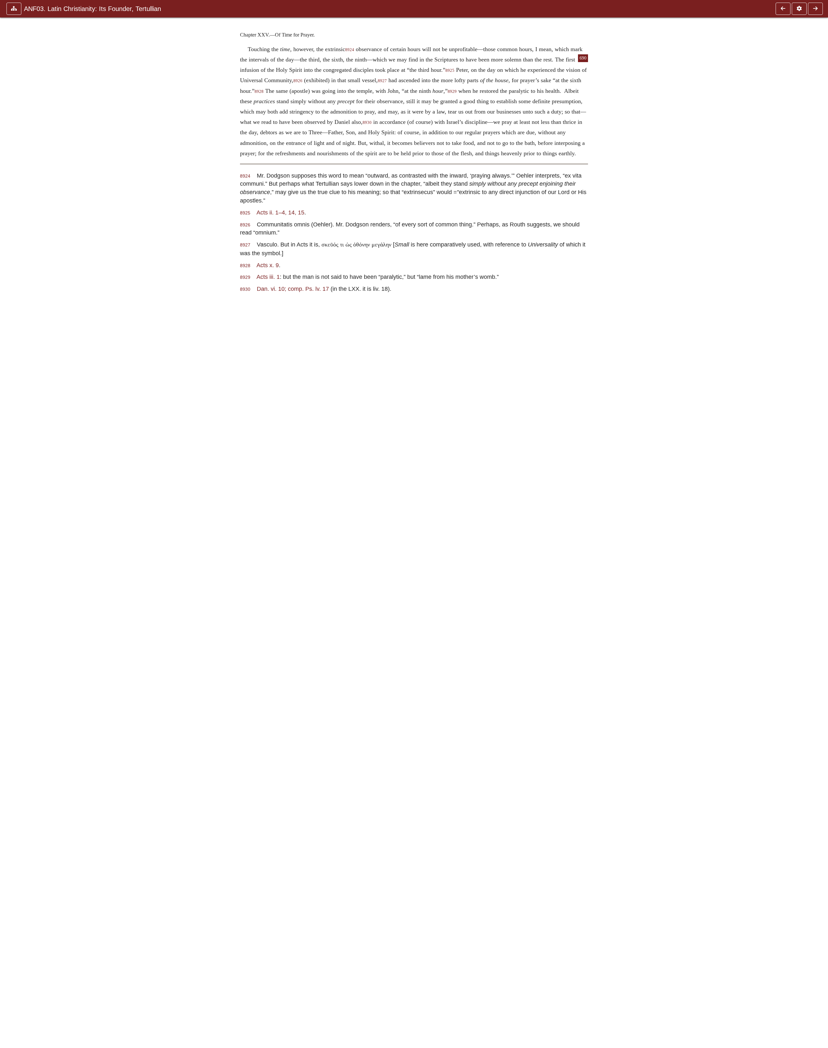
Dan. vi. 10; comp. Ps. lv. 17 (293, 288)
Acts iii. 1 (268, 276)
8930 (367, 122)
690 (583, 58)
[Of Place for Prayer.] (783, 9)
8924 (349, 50)
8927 (382, 81)
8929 (452, 91)
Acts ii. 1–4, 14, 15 (280, 212)
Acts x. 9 (267, 265)
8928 (259, 91)
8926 (297, 81)
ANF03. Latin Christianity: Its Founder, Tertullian (92, 8)
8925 (449, 70)
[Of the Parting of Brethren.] (815, 9)
